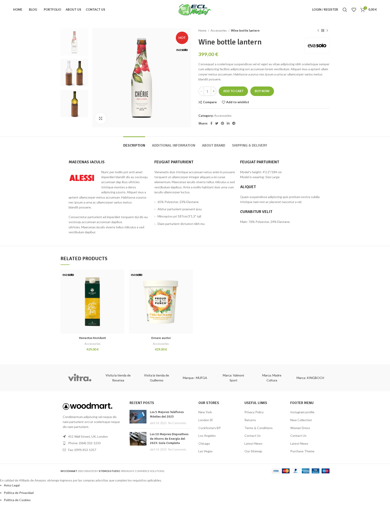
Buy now (262, 91)
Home (202, 30)
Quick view (121, 297)
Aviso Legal (12, 485)
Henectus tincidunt (92, 338)
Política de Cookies (17, 500)
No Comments (177, 423)
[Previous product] (318, 30)
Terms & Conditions (258, 428)
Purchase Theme (302, 451)
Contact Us (252, 435)
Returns (250, 420)
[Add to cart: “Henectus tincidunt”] (121, 287)
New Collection (301, 420)
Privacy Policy (254, 412)
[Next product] (327, 30)
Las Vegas (205, 451)
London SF (205, 420)
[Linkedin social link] (228, 123)
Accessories (219, 30)
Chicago (204, 443)
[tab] (134, 143)
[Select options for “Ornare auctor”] (189, 287)
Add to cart (233, 91)
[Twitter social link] (217, 123)
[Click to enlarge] (100, 118)
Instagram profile (302, 412)
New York (205, 412)
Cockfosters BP (209, 428)
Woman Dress (300, 428)
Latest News (253, 443)
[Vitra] (79, 378)
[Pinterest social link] (222, 123)
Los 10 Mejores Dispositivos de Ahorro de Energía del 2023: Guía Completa (169, 438)
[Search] (344, 9)
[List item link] (92, 443)
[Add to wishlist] (121, 277)
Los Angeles (207, 435)
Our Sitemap (253, 451)
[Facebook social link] (211, 123)
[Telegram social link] (234, 123)
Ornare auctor (161, 338)
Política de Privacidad (19, 493)
